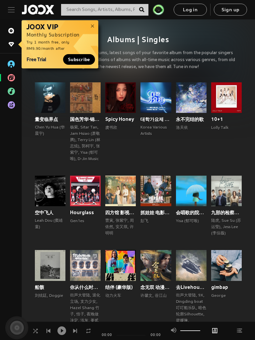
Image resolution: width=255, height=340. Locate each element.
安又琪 (122, 227)
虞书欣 (111, 128)
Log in (190, 10)
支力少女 (88, 301)
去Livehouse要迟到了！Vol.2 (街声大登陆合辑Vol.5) (191, 287)
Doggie (56, 296)
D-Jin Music (88, 159)
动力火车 (113, 296)
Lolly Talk (219, 128)
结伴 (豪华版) (119, 287)
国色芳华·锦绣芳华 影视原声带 (85, 119)
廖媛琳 (182, 320)
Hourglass (82, 212)
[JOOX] (37, 10)
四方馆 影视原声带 (120, 212)
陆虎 (215, 220)
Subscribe (79, 59)
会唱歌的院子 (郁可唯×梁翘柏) (191, 212)
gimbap (219, 287)
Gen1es (77, 221)
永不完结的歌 (190, 119)
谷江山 (161, 296)
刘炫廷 (41, 296)
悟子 (80, 314)
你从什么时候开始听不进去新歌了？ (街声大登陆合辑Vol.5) (85, 287)
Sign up (230, 10)
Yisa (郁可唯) (187, 221)
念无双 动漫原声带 (155, 287)
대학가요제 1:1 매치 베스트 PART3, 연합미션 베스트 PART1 (155, 119)
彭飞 (144, 221)
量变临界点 (46, 119)
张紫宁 (122, 220)
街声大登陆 (80, 295)
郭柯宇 (88, 146)
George (218, 296)
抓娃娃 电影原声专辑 (155, 212)
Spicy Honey (119, 119)
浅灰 (84, 320)
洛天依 (182, 128)
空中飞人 (44, 212)
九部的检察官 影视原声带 (226, 212)
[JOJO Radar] (158, 9)
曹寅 (109, 220)
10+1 (217, 119)
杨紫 (74, 127)
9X (200, 295)
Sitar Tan (88, 127)
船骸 (39, 287)
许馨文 (146, 296)
